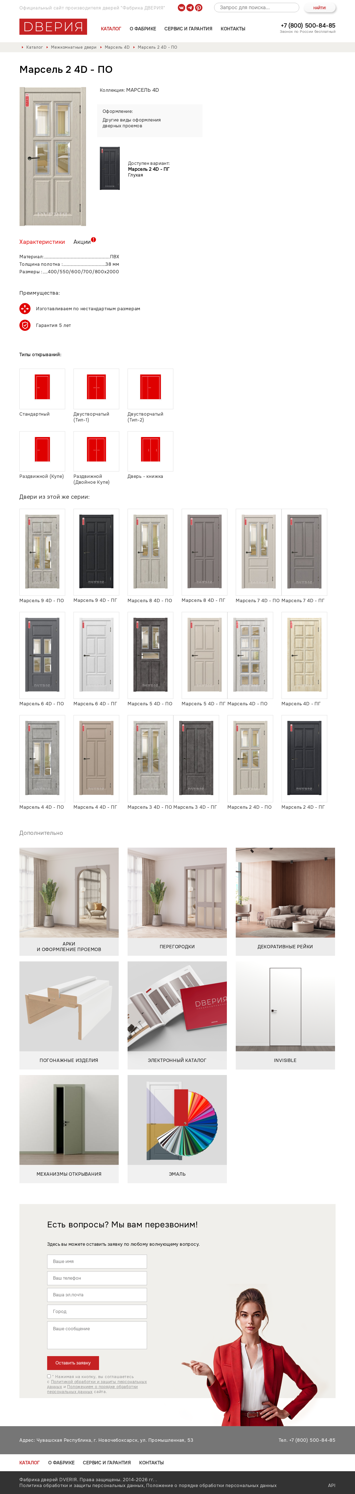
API (332, 1485)
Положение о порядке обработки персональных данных (211, 1485)
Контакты (233, 29)
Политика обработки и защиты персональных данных (81, 1485)
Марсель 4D (117, 47)
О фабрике (143, 29)
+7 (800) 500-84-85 (308, 25)
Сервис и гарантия (188, 29)
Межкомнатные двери (73, 47)
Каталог (111, 29)
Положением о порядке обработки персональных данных (92, 1389)
